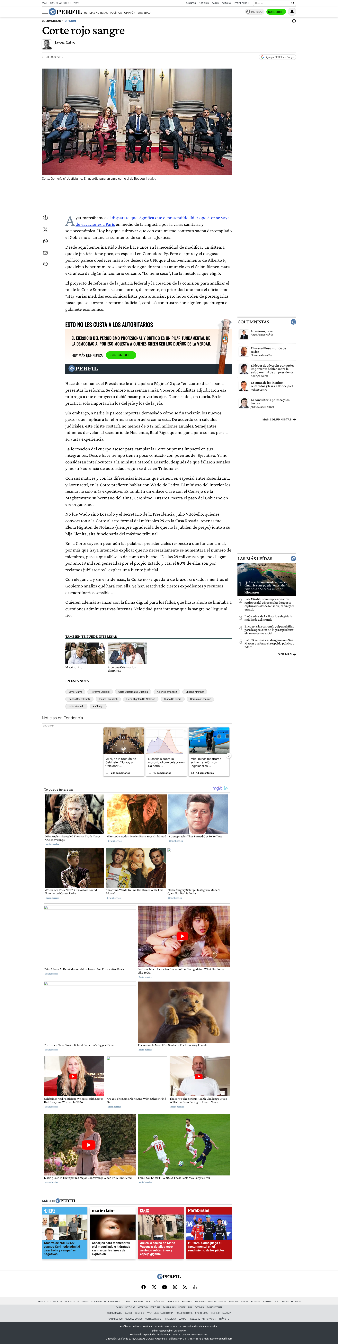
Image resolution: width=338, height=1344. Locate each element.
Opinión (129, 12)
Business (191, 3)
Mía (190, 1307)
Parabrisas (169, 1307)
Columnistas (253, 321)
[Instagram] (175, 1287)
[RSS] (185, 1287)
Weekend (143, 1307)
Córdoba (159, 1301)
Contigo (139, 1313)
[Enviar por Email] (45, 252)
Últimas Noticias (96, 12)
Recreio (215, 1313)
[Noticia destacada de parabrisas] (209, 1211)
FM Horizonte (214, 1307)
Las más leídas (254, 558)
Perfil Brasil (242, 3)
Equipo (182, 1319)
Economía (83, 1301)
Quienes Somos (134, 1319)
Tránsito (224, 1319)
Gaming (267, 1301)
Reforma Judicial (100, 691)
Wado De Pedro (172, 699)
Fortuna (155, 1307)
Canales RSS (116, 1319)
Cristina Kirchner (195, 691)
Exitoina (256, 1301)
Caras (215, 3)
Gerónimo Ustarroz (200, 699)
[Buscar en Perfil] (292, 3)
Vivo (277, 1301)
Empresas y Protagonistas (210, 1301)
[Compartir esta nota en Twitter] (45, 229)
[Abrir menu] (45, 12)
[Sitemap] (195, 1287)
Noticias (204, 3)
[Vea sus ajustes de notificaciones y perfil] (292, 12)
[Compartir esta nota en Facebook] (45, 217)
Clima (127, 1301)
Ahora (41, 1301)
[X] (154, 1287)
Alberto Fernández (167, 691)
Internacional (112, 1301)
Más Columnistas (277, 419)
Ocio (148, 1301)
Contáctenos (153, 1319)
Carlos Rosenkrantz (79, 699)
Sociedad (144, 12)
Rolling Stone (184, 1313)
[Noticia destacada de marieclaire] (113, 1211)
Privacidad (170, 1319)
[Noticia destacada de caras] (161, 1211)
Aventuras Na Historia (160, 1313)
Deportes (138, 1301)
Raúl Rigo (98, 706)
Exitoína (226, 3)
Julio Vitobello (76, 706)
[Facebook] (143, 1287)
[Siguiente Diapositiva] (228, 755)
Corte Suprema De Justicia (133, 691)
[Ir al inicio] (65, 11)
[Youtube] (164, 1287)
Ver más (285, 654)
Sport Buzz (201, 1313)
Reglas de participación (202, 1319)
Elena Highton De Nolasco (140, 699)
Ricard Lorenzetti (108, 699)
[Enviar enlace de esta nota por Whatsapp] (45, 241)
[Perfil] (66, 1201)
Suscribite (276, 11)
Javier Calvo (65, 42)
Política (116, 12)
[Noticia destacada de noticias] (64, 1211)
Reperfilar (173, 1301)
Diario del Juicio (291, 1301)
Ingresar (257, 11)
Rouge (181, 1307)
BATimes (199, 1307)
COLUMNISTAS (51, 21)
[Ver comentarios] (293, 22)
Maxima (226, 1313)
